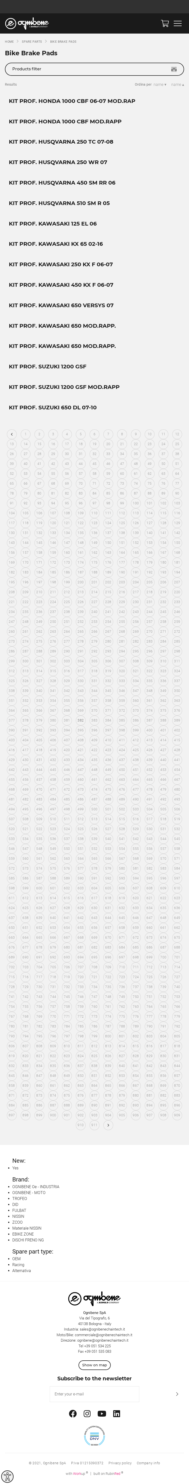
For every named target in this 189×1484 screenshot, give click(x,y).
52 (12, 474)
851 (94, 1076)
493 (177, 799)
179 (149, 562)
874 (53, 1095)
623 (177, 898)
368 (67, 710)
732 (67, 987)
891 (108, 1105)
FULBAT (19, 1210)
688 (177, 947)
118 (25, 523)
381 (67, 720)
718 (53, 977)
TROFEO (19, 1198)
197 (39, 582)
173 (67, 562)
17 (67, 444)
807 (25, 1046)
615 (67, 898)
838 (94, 1066)
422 (94, 750)
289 (53, 651)
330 (81, 681)
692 (53, 957)
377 (12, 720)
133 (53, 533)
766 (177, 1006)
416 (12, 750)
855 (149, 1076)
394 (67, 730)
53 (26, 474)
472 (67, 789)
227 (94, 602)
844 (177, 1066)
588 (53, 878)
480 (177, 789)
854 (136, 1076)
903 (94, 1115)
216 (122, 592)
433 (67, 760)
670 (108, 937)
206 (163, 582)
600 (39, 888)
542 (136, 839)
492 (163, 799)
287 (25, 651)
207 (177, 582)
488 (108, 799)
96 (81, 503)
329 (67, 681)
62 (150, 474)
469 (25, 789)
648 (163, 918)
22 (136, 444)
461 (94, 779)
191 (136, 572)
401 (163, 730)
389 (177, 720)
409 (94, 740)
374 (149, 710)
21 (122, 444)
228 (108, 602)
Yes (15, 1168)
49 (150, 464)
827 (122, 1056)
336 (163, 681)
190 (122, 572)
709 (108, 967)
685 (136, 947)
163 (108, 552)
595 (149, 878)
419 (53, 750)
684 (122, 947)
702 (12, 967)
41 (39, 464)
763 (136, 1006)
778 (163, 1016)
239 (81, 612)
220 (177, 592)
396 (94, 730)
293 (108, 651)
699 (149, 957)
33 (108, 454)
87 (136, 493)
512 (81, 819)
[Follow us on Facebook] (73, 1414)
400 (149, 730)
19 (95, 444)
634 (149, 908)
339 (25, 691)
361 (149, 701)
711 (136, 967)
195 (12, 582)
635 (163, 908)
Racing (18, 1264)
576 (67, 868)
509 (39, 819)
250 (53, 622)
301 (39, 661)
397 (108, 730)
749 (122, 997)
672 (136, 937)
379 (39, 720)
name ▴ (177, 84)
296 (149, 651)
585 (12, 878)
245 (163, 612)
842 (149, 1066)
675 (177, 937)
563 (67, 858)
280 (108, 641)
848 (53, 1076)
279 (94, 641)
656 (94, 928)
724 (136, 977)
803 (149, 1036)
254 (108, 622)
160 (67, 552)
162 (94, 552)
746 (81, 997)
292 (94, 651)
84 (95, 493)
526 (94, 829)
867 (136, 1085)
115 (163, 513)
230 (136, 602)
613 (39, 898)
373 (136, 710)
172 (53, 562)
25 (177, 444)
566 (108, 858)
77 (177, 483)
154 (163, 543)
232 (163, 602)
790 (149, 1026)
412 (136, 740)
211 (53, 592)
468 (12, 789)
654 (67, 928)
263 (53, 631)
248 (25, 622)
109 (81, 513)
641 (67, 918)
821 (39, 1056)
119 (39, 523)
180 (163, 562)
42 (53, 464)
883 (177, 1095)
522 (39, 829)
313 (25, 671)
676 (12, 947)
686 (149, 947)
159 (53, 552)
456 (25, 779)
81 (53, 493)
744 (53, 997)
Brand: (20, 1179)
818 (177, 1046)
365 (25, 710)
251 (67, 622)
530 (149, 829)
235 (25, 612)
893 (136, 1105)
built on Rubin (108, 1474)
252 (81, 622)
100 (136, 503)
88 (150, 493)
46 (108, 464)
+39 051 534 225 (97, 1346)
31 (81, 454)
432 (53, 760)
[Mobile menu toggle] (177, 23)
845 (12, 1076)
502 (122, 809)
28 (39, 454)
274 (25, 641)
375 (163, 710)
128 (163, 523)
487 (94, 799)
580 (122, 868)
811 (81, 1046)
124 (108, 523)
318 (94, 671)
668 (81, 937)
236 (39, 612)
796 (53, 1036)
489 (122, 799)
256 (136, 622)
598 (12, 888)
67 (39, 483)
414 (163, 740)
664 (25, 937)
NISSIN (18, 1216)
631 (108, 908)
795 (39, 1036)
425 (136, 750)
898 (25, 1115)
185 (53, 572)
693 (67, 957)
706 (67, 967)
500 (94, 809)
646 (136, 918)
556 (149, 849)
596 (163, 878)
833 (25, 1066)
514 (108, 819)
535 (39, 839)
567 (122, 858)
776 (136, 1016)
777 (149, 1016)
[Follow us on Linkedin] (116, 1414)
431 (39, 760)
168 (177, 552)
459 (67, 779)
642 (81, 918)
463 (122, 779)
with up (77, 1474)
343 (81, 691)
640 (53, 918)
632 (122, 908)
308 (136, 661)
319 (108, 671)
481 (12, 799)
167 (163, 552)
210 (39, 592)
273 (12, 641)
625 (25, 908)
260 (12, 631)
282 (136, 641)
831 (177, 1056)
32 (95, 454)
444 (39, 770)
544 (163, 839)
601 (53, 888)
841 (136, 1066)
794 (25, 1036)
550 (67, 849)
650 (12, 928)
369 (81, 710)
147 (67, 543)
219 (163, 592)
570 (163, 858)
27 (26, 454)
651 (25, 928)
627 (53, 908)
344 (94, 691)
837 (81, 1066)
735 (108, 987)
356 (81, 701)
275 (39, 641)
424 (122, 750)
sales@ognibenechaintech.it (102, 1329)
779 (177, 1016)
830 (163, 1056)
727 (177, 977)
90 (177, 493)
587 (39, 878)
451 (136, 770)
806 (12, 1046)
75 (150, 483)
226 (81, 602)
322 (149, 671)
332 (108, 681)
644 (108, 918)
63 (163, 474)
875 (67, 1095)
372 (122, 710)
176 (108, 562)
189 (108, 572)
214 (94, 592)
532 (177, 829)
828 (136, 1056)
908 (163, 1115)
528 (122, 829)
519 (177, 819)
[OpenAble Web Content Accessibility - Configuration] (7, 1476)
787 (108, 1026)
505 (163, 809)
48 (136, 464)
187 (81, 572)
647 (149, 918)
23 (150, 444)
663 (12, 937)
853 (122, 1076)
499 (81, 809)
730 (39, 987)
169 (12, 562)
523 (53, 829)
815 (136, 1046)
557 (163, 849)
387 (149, 720)
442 (12, 770)
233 (177, 602)
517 (149, 819)
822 (53, 1056)
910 (81, 1125)
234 (12, 612)
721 (94, 977)
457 (39, 779)
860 (39, 1085)
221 (12, 602)
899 (39, 1115)
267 (108, 631)
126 (136, 523)
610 (177, 888)
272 (177, 631)
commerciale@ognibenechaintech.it (103, 1335)
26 (12, 454)
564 (81, 858)
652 (39, 928)
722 (108, 977)
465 (149, 779)
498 (67, 809)
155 (177, 543)
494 (12, 809)
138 (122, 533)
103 (177, 503)
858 (12, 1085)
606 (122, 888)
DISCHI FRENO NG (28, 1240)
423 (108, 750)
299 (12, 661)
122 (81, 523)
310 (163, 661)
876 (81, 1095)
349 (163, 691)
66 (26, 483)
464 (136, 779)
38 (177, 454)
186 (67, 572)
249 (39, 622)
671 (122, 937)
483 (39, 799)
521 (25, 829)
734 (94, 987)
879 (122, 1095)
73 (122, 483)
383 (94, 720)
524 (67, 829)
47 (122, 464)
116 (177, 513)
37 (163, 454)
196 (25, 582)
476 (122, 789)
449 (108, 770)
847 (39, 1076)
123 (94, 523)
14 (26, 444)
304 (81, 661)
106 (39, 513)
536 (53, 839)
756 (39, 1006)
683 (108, 947)
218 (149, 592)
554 (122, 849)
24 (163, 444)
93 (39, 503)
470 (39, 789)
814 (122, 1046)
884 (12, 1105)
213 (81, 592)
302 (53, 661)
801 (122, 1036)
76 (163, 483)
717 (39, 977)
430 (25, 760)
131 (25, 533)
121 (67, 523)
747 (94, 997)
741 (12, 997)
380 (53, 720)
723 (122, 977)
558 (177, 849)
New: (19, 1160)
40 (26, 464)
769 (39, 1016)
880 (136, 1095)
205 (149, 582)
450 (122, 770)
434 (81, 760)
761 (108, 1006)
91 (12, 503)
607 (136, 888)
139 (136, 533)
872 (25, 1095)
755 (25, 1006)
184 (39, 572)
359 (122, 701)
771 (67, 1016)
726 (163, 977)
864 (94, 1085)
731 (53, 987)
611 (12, 898)
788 (122, 1026)
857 (177, 1076)
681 (81, 947)
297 (163, 651)
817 (163, 1046)
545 (177, 839)
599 (25, 888)
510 (53, 819)
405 (39, 740)
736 (122, 987)
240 (94, 612)
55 (53, 474)
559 (12, 858)
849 (67, 1076)
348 (149, 691)
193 (163, 572)
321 (136, 671)
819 (12, 1056)
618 (108, 898)
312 (12, 671)
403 (12, 740)
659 (136, 928)
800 (108, 1036)
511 (67, 819)
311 (177, 661)
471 (53, 789)
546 (12, 849)
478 (149, 789)
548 (39, 849)
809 (53, 1046)
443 (25, 770)
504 (149, 809)
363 (177, 701)
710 (122, 967)
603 (81, 888)
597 (177, 878)
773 (94, 1016)
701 (177, 957)
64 (177, 474)
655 (81, 928)
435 (94, 760)
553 (108, 849)
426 (149, 750)
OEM (16, 1258)
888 (67, 1105)
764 (149, 1006)
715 (12, 977)
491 (149, 799)
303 (67, 661)
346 (122, 691)
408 (81, 740)
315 (53, 671)
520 (12, 829)
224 (53, 602)
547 (25, 849)
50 (163, 464)
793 (12, 1036)
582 (149, 868)
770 (53, 1016)
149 (94, 543)
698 (136, 957)
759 (81, 1006)
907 (149, 1115)
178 (136, 562)
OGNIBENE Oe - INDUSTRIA (35, 1186)
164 (122, 552)
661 (163, 928)
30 (67, 454)
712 (149, 967)
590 (81, 878)
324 (177, 671)
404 (25, 740)
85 (108, 493)
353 (39, 701)
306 (108, 661)
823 (67, 1056)
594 (136, 878)
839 (108, 1066)
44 (81, 464)
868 (149, 1085)
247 (12, 622)
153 (149, 543)
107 (53, 513)
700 (163, 957)
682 (94, 947)
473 (81, 789)
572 (12, 868)
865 (108, 1085)
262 (39, 631)
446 (67, 770)
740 (177, 987)
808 (39, 1046)
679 (53, 947)
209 (25, 592)
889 (81, 1105)
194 (177, 572)
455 (12, 779)
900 (53, 1115)
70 (81, 483)
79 (26, 493)
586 (25, 878)
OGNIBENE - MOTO (29, 1192)
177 (122, 562)
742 (25, 997)
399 (136, 730)
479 (163, 789)
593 (122, 878)
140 (149, 533)
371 (108, 710)
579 (108, 868)
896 (177, 1105)
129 (177, 523)
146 (53, 543)
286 (12, 651)
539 (94, 839)
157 (25, 552)
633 (136, 908)
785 (81, 1026)
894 (149, 1105)
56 (67, 474)
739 (163, 987)
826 (108, 1056)
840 (122, 1066)
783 (53, 1026)
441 (177, 760)
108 (67, 513)
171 (39, 562)
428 (177, 750)
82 (67, 493)
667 (67, 937)
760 (94, 1006)
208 (12, 592)
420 (67, 750)
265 (81, 631)
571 (177, 858)
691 (39, 957)
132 (39, 533)
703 (25, 967)
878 (108, 1095)
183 (25, 572)
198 (53, 582)
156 (12, 552)
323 (163, 671)
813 (108, 1046)
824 (81, 1056)
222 (25, 602)
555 (136, 849)
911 (94, 1125)
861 (53, 1085)
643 (94, 918)
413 (149, 740)
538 (81, 839)
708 (94, 967)
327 (39, 681)
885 (25, 1105)
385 (122, 720)
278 (81, 641)
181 (177, 562)
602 (67, 888)
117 (12, 523)
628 (67, 908)
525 (81, 829)
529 (136, 829)
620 (136, 898)
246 (177, 612)
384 (108, 720)
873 (39, 1095)
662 (177, 928)
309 (149, 661)
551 (81, 849)
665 (39, 937)
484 (53, 799)
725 (149, 977)
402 (177, 730)
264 (67, 631)
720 (81, 977)
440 (163, 760)
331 (94, 681)
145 (39, 543)
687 (163, 947)
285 (177, 641)
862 (67, 1085)
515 (122, 819)
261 (25, 631)
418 (39, 750)
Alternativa (21, 1270)
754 (12, 1006)
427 (163, 750)
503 (136, 809)
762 (122, 1006)
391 (25, 730)
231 (149, 602)
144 (25, 543)
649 (177, 918)
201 (94, 582)
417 (25, 750)
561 (39, 858)
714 (177, 967)
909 (177, 1115)
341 (53, 691)
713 (163, 967)
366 (39, 710)
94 (53, 503)
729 (25, 987)
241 (108, 612)
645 (122, 918)
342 (67, 691)
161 (81, 552)
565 (94, 858)
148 (81, 543)
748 (108, 997)
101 (149, 503)
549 (53, 849)
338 (12, 691)
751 (149, 997)
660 (149, 928)
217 (136, 592)
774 (108, 1016)
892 (122, 1105)
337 (177, 681)
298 (177, 651)
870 (177, 1085)
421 (81, 750)
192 (149, 572)
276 (53, 641)
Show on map (94, 1365)
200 (81, 582)
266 (94, 631)
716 (25, 977)
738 (149, 987)
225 (67, 602)
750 (136, 997)
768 (25, 1016)
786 (94, 1026)
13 (12, 444)
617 (94, 898)
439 (149, 760)
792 (177, 1026)
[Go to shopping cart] (164, 23)
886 (39, 1105)
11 (163, 434)
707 (81, 967)
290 (67, 651)
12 (177, 434)
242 (122, 612)
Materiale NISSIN (26, 1228)
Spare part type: (32, 1251)
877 (94, 1095)
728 (12, 987)
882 (163, 1095)
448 (94, 770)
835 (53, 1066)
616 (81, 898)
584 (177, 868)
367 (53, 710)
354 (53, 701)
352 (25, 701)
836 (67, 1066)
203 (122, 582)
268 (122, 631)
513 (94, 819)
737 (136, 987)
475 (108, 789)
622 (163, 898)
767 (12, 1016)
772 (81, 1016)
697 (122, 957)
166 (149, 552)
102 (163, 503)
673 (149, 937)
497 (53, 809)
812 (94, 1046)
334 (136, 681)
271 (163, 631)
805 (177, 1036)
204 (136, 582)
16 (53, 444)
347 (136, 691)
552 (94, 849)
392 (39, 730)
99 (122, 503)
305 (94, 661)
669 (94, 937)
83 (81, 493)
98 (108, 503)
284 (163, 641)
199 (67, 582)
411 (122, 740)
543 (149, 839)
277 (67, 641)
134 (67, 533)
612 (25, 898)
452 (149, 770)
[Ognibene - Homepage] (27, 23)
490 (136, 799)
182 (12, 572)
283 (149, 641)
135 (81, 533)
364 (12, 710)
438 (136, 760)
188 (94, 572)
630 (94, 908)
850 (81, 1076)
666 (53, 937)
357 (94, 701)
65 (12, 483)
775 (122, 1016)
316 (67, 671)
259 (177, 622)
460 (81, 779)
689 (12, 957)
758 (67, 1006)
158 (39, 552)
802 (136, 1036)
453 (163, 770)
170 (25, 562)
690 (25, 957)
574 (39, 868)
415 (177, 740)
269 (136, 631)
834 (39, 1066)
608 (149, 888)
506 (177, 809)
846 (25, 1076)
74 (136, 483)
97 (95, 503)
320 (122, 671)
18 (81, 444)
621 (149, 898)
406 (53, 740)
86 (122, 493)
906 (136, 1115)
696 (108, 957)
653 (53, 928)
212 (67, 592)
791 (163, 1026)
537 (67, 839)
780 (12, 1026)
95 (67, 503)
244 (149, 612)
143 (12, 543)
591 (94, 878)
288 (39, 651)
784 (67, 1026)
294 (122, 651)
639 (39, 918)
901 (67, 1115)
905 (122, 1115)
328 (53, 681)
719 (67, 977)
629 (81, 908)
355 (67, 701)
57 (81, 474)
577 (81, 868)
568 (136, 858)
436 (108, 760)
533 (12, 839)
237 (53, 612)
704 (39, 967)
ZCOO (17, 1222)
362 (163, 701)
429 (12, 760)
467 (177, 779)
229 (122, 602)
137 (108, 533)
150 (108, 543)
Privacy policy (120, 1463)
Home (9, 41)
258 (163, 622)
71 (95, 483)
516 (136, 819)
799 (94, 1036)
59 (108, 474)
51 (177, 464)
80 (39, 493)
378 (25, 720)
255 (122, 622)
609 (163, 888)
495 (25, 809)
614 (53, 898)
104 (12, 513)
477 (136, 789)
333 (122, 681)
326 (25, 681)
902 (81, 1115)
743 (39, 997)
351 (12, 701)
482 (25, 799)
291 (81, 651)
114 (149, 513)
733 (81, 987)
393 (53, 730)
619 (122, 898)
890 (94, 1105)
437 (122, 760)
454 (177, 770)
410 (108, 740)
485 (67, 799)
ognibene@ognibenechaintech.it (102, 1340)
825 (94, 1056)
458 (53, 779)
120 (53, 523)
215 (108, 592)
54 (39, 474)
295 (136, 651)
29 (53, 454)
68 (53, 483)
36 (150, 454)
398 (122, 730)
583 (163, 868)
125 (122, 523)
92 (26, 503)
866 (122, 1085)
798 (81, 1036)
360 (136, 701)
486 (81, 799)
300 (25, 661)
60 (122, 474)
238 (67, 612)
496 (39, 809)
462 (108, 779)
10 (150, 434)
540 (108, 839)
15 (39, 444)
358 (108, 701)
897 (12, 1115)
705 (53, 967)
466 (163, 779)
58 (95, 474)
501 (108, 809)
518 (163, 819)
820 (25, 1056)
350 (177, 691)
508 (25, 819)
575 (53, 868)
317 (81, 671)
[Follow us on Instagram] (87, 1414)
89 (163, 493)
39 (12, 464)
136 (94, 533)
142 (177, 533)
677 (25, 947)
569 (149, 858)
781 (25, 1026)
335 (149, 681)
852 (108, 1076)
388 (163, 720)
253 (94, 622)
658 (122, 928)
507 (12, 819)
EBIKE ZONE (23, 1234)
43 (67, 464)
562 (53, 858)
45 (95, 464)
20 (108, 444)
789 (136, 1026)
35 (136, 454)
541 (122, 839)
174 (81, 562)
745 (67, 997)
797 (67, 1036)
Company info (148, 1463)
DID (15, 1204)
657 (108, 928)
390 (12, 730)
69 (67, 483)
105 (25, 513)
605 (108, 888)
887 (53, 1105)
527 (108, 829)
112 (122, 513)
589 (67, 878)
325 (12, 681)
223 (39, 602)
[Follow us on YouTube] (101, 1414)
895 (163, 1105)
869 (163, 1085)
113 (136, 513)
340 (39, 691)
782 (39, 1026)
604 (94, 888)
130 (12, 533)
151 (122, 543)
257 (149, 622)
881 (149, 1095)
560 (25, 858)
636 (177, 908)
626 (39, 908)
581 (136, 868)
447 (81, 770)
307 (122, 661)
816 (149, 1046)
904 (108, 1115)
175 (94, 562)
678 (39, 947)
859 (25, 1085)
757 (53, 1006)
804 (163, 1036)
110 (94, 513)
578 (94, 868)
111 (108, 513)
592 (108, 878)
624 (12, 908)
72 (108, 483)
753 (177, 997)
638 (25, 918)
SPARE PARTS (32, 41)
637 (12, 918)
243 (136, 612)
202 (108, 582)
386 (136, 720)
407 (67, 740)
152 (136, 543)
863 (81, 1085)
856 (163, 1076)
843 (163, 1066)
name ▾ (160, 84)
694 (81, 957)
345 (108, 691)
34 (122, 454)
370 (94, 710)
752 (163, 997)
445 (53, 770)
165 (136, 552)
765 (163, 1006)
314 (39, 671)
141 (163, 533)
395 (81, 730)
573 (25, 868)
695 (94, 957)
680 (67, 947)
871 (12, 1095)
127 (149, 523)
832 (12, 1066)
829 (149, 1056)
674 (163, 937)
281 (122, 641)
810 (67, 1046)
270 (149, 631)
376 (177, 710)
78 (12, 493)
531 (163, 829)
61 (136, 474)
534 (25, 839)
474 (94, 789)
